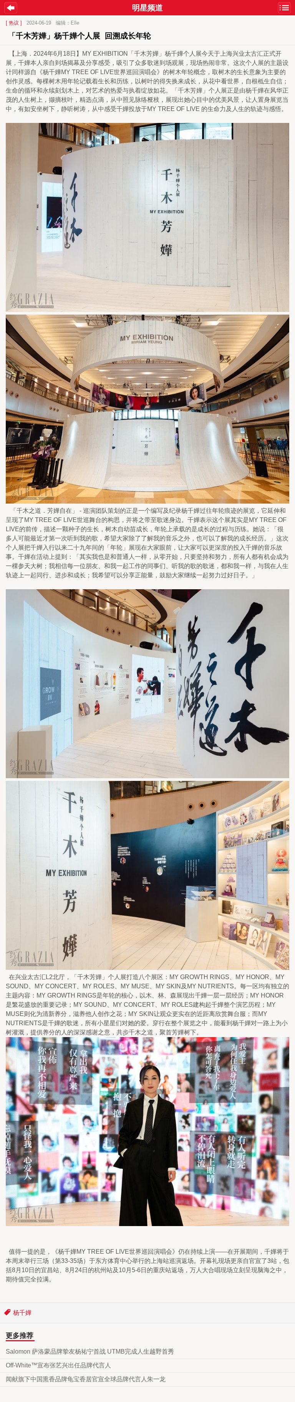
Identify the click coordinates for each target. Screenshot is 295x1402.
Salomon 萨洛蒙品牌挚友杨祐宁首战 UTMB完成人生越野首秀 (90, 1351)
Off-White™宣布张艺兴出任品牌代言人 (58, 1365)
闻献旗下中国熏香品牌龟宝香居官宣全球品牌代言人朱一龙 (86, 1379)
